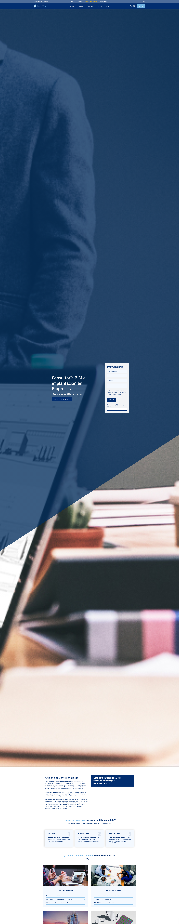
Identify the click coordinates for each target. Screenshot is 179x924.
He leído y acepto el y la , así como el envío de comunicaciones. (116, 392)
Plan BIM (73, 1)
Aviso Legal (122, 391)
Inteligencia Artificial (104, 1)
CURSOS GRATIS (79, 1)
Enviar (111, 400)
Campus (143, 1)
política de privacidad (113, 392)
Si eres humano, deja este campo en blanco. (116, 406)
